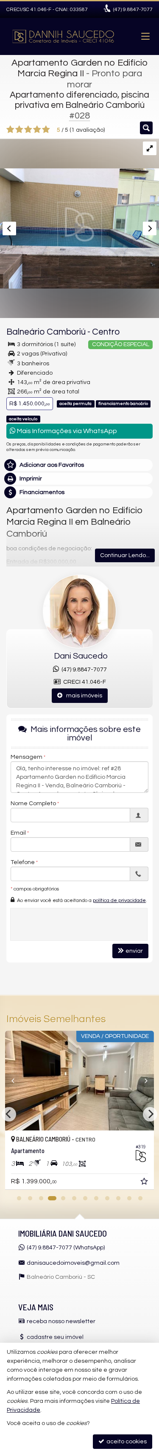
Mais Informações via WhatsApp (66, 431)
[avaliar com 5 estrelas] (46, 129)
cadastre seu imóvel (55, 1337)
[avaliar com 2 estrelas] (19, 129)
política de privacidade (119, 900)
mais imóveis (82, 696)
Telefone (23, 862)
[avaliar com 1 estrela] (10, 129)
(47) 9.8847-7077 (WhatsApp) (66, 1248)
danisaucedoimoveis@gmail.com (73, 1263)
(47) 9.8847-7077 (83, 670)
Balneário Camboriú (46, 331)
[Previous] (16, 1080)
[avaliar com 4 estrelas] (37, 129)
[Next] (142, 1080)
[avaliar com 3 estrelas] (28, 129)
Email (18, 833)
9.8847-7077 (133, 9)
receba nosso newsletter (61, 1321)
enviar (134, 951)
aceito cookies (126, 1442)
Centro (106, 331)
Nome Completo (33, 803)
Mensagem (26, 757)
